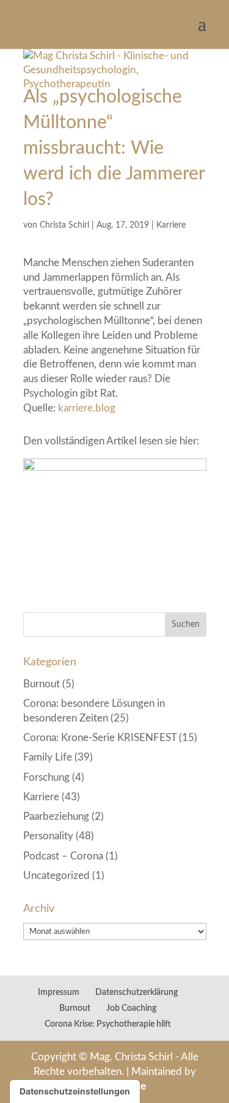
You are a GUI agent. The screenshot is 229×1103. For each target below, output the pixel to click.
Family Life (47, 757)
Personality (48, 836)
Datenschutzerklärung (136, 992)
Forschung (46, 777)
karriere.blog (86, 408)
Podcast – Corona (63, 856)
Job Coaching (131, 1008)
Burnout (41, 684)
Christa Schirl (64, 225)
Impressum (58, 992)
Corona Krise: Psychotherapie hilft (108, 1024)
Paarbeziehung (56, 816)
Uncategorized (56, 875)
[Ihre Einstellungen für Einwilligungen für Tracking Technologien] (75, 1091)
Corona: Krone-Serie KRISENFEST (99, 737)
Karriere (171, 225)
